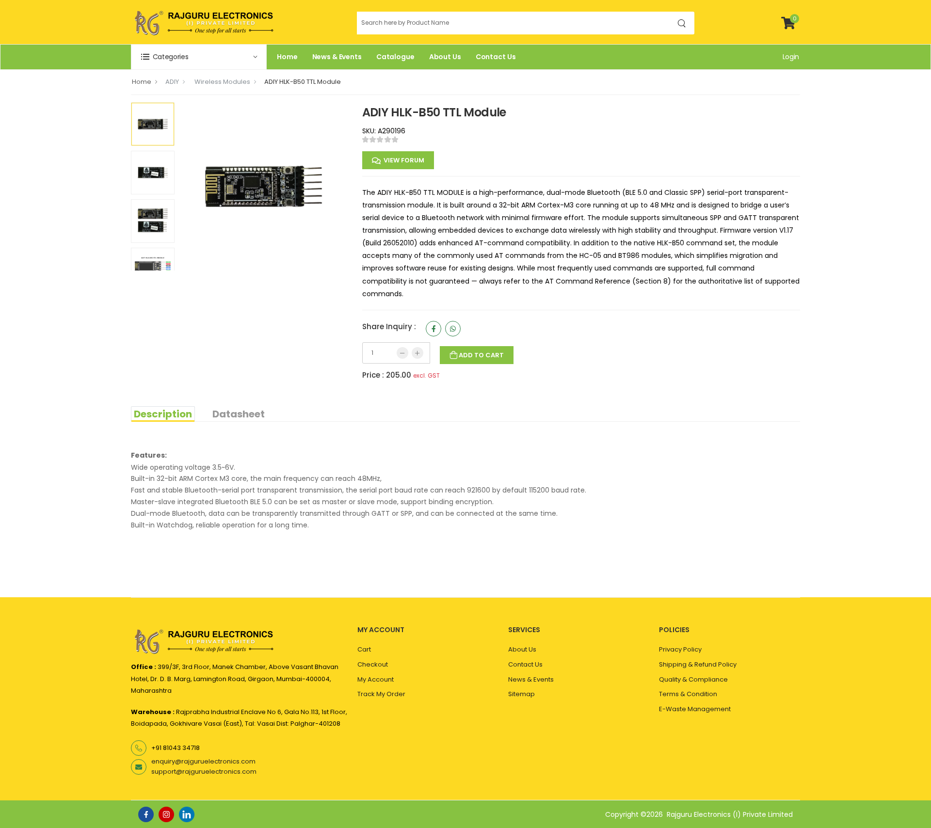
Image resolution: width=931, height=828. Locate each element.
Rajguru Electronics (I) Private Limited (730, 814)
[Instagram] (166, 814)
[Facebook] (146, 814)
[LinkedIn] (186, 814)
